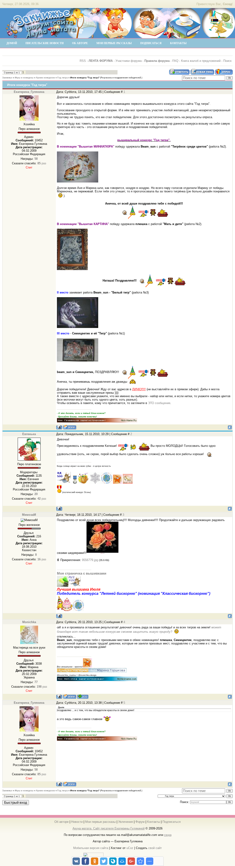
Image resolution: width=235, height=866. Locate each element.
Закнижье (7, 78)
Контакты (153, 821)
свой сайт (155, 848)
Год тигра (62, 78)
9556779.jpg (90, 560)
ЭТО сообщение (159, 403)
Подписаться (171, 821)
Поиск (227, 61)
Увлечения (125, 821)
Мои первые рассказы (100, 821)
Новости (77, 821)
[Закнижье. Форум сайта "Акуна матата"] (41, 36)
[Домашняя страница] (69, 427)
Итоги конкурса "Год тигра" (84, 78)
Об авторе (61, 821)
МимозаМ (29, 514)
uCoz (129, 848)
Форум (140, 821)
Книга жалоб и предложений (201, 61)
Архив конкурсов (45, 78)
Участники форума (128, 61)
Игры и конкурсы (24, 78)
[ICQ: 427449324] (82, 696)
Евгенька (29, 434)
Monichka (29, 622)
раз (41, 163)
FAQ (175, 61)
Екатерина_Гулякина (29, 92)
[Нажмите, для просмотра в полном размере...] (102, 553)
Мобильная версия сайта (90, 848)
